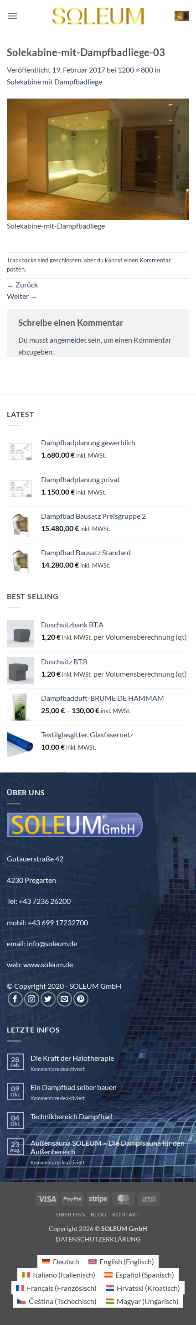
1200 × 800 (135, 69)
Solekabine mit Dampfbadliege (54, 81)
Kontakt (125, 1214)
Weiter (22, 296)
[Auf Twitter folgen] (48, 999)
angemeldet (68, 339)
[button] (12, 16)
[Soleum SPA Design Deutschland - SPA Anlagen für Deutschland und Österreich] (98, 16)
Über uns (70, 1214)
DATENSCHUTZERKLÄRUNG (98, 1239)
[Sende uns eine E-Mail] (64, 999)
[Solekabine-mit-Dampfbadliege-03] (98, 158)
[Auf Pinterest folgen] (80, 999)
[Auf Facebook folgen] (15, 999)
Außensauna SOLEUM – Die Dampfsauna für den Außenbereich (108, 1147)
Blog (99, 1214)
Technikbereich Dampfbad (71, 1116)
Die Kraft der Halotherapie (72, 1058)
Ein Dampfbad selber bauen (74, 1087)
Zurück (22, 284)
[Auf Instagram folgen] (31, 999)
